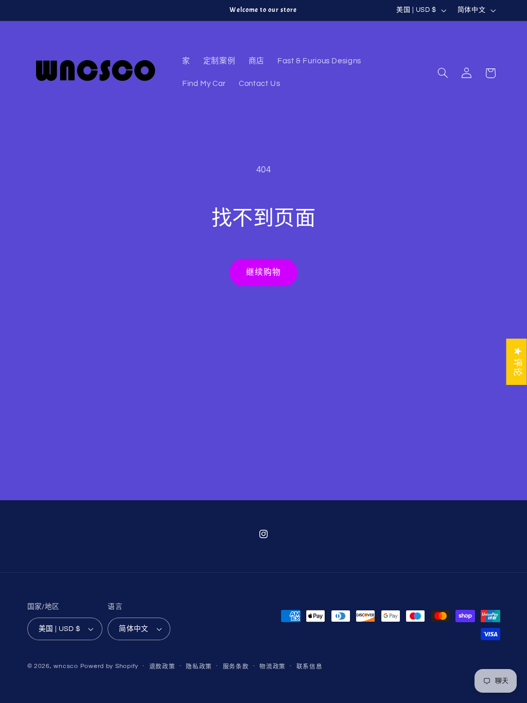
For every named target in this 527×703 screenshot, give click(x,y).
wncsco (66, 666)
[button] (442, 73)
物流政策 (272, 667)
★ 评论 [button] (517, 362)
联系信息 (309, 667)
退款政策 (162, 667)
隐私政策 (199, 667)
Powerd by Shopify (109, 666)
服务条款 (236, 667)
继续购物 (263, 272)
